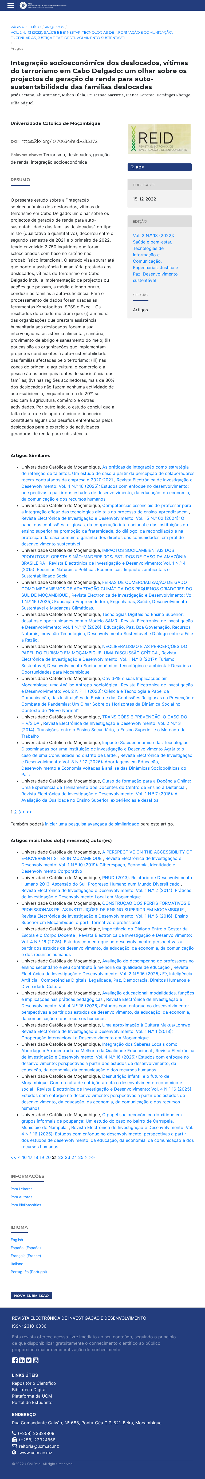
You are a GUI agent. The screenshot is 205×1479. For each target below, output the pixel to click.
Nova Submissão (31, 1295)
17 (30, 1157)
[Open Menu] (10, 5)
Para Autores (21, 1197)
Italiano (17, 1263)
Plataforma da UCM (32, 1396)
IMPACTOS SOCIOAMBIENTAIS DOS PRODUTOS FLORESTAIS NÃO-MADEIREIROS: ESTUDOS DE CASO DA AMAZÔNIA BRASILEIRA (103, 557)
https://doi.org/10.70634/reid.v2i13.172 (59, 141)
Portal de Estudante (32, 1402)
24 (74, 1157)
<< (14, 1157)
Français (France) (26, 1255)
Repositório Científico (34, 1383)
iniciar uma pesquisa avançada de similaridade (92, 824)
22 (61, 1157)
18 (36, 1157)
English (17, 1239)
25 (81, 1157)
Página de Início (26, 27)
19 (42, 1157)
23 (67, 1157)
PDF (139, 167)
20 (48, 1157)
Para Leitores (22, 1189)
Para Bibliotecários (26, 1205)
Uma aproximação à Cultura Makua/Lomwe (146, 1025)
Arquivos (54, 27)
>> (29, 812)
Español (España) (26, 1247)
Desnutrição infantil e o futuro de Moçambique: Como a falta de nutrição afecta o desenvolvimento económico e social (101, 1082)
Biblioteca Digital (29, 1389)
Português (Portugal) (29, 1271)
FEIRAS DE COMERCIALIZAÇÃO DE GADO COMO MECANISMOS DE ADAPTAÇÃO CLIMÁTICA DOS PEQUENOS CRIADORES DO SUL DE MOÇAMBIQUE (106, 589)
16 (24, 1157)
